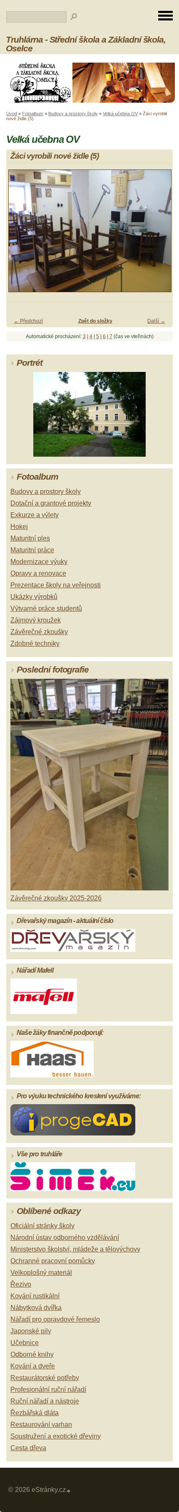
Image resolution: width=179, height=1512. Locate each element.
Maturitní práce (32, 550)
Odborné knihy (32, 1354)
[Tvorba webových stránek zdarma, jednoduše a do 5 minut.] (69, 1491)
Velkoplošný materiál (41, 1272)
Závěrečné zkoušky (39, 631)
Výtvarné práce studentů (46, 608)
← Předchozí (28, 321)
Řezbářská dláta (34, 1412)
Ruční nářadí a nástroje (44, 1401)
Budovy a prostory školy (73, 113)
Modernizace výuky (38, 561)
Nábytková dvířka (36, 1307)
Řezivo (20, 1284)
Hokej (19, 526)
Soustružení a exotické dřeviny (55, 1436)
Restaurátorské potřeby (44, 1377)
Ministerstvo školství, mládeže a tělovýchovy (75, 1249)
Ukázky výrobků (33, 596)
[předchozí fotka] (19, 234)
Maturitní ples (30, 538)
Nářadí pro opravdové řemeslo (55, 1319)
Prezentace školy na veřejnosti (55, 585)
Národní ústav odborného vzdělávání (64, 1237)
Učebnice (24, 1342)
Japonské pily (30, 1331)
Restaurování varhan (41, 1424)
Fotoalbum (32, 113)
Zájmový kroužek (35, 620)
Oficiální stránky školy (42, 1225)
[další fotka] (159, 234)
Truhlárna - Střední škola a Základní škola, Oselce (86, 44)
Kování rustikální (35, 1296)
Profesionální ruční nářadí (48, 1389)
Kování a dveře (32, 1366)
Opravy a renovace (38, 573)
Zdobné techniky (35, 643)
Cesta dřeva (28, 1447)
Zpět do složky (95, 321)
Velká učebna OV (120, 113)
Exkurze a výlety (34, 514)
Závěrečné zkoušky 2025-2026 (56, 898)
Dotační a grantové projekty (50, 503)
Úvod (11, 113)
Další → (156, 321)
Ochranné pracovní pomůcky (52, 1260)
